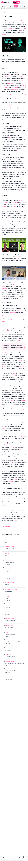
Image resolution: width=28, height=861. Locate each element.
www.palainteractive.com (11, 589)
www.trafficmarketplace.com (11, 560)
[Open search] (22, 2)
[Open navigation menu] (25, 2)
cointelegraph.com (9, 618)
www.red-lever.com (9, 575)
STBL (23, 22)
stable (24, 400)
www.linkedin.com (9, 596)
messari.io (7, 539)
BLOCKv (23, 28)
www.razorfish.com (10, 604)
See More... (14, 685)
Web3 (10, 28)
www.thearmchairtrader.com (12, 676)
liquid (14, 394)
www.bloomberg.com (10, 647)
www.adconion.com (9, 582)
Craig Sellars (19, 208)
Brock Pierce (10, 208)
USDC (8, 331)
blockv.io (7, 553)
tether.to (7, 611)
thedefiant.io (8, 654)
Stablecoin (20, 310)
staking (11, 481)
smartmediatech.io (9, 546)
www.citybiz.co (8, 668)
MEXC (12, 451)
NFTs (21, 30)
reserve (14, 206)
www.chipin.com (9, 625)
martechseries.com (10, 632)
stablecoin (21, 19)
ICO (24, 78)
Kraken (6, 451)
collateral (4, 366)
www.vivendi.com (9, 567)
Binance (21, 449)
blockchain (20, 76)
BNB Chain (12, 320)
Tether (21, 21)
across (15, 479)
